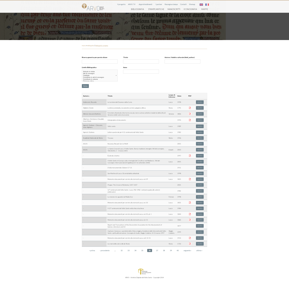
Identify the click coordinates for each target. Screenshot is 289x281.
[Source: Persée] (190, 120)
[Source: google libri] (190, 179)
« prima (92, 250)
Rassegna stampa (171, 4)
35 (142, 250)
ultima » (199, 250)
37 (157, 250)
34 (135, 250)
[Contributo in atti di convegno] (100, 77)
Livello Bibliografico (89, 67)
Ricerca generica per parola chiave (94, 57)
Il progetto (121, 4)
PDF (189, 96)
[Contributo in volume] (100, 79)
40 (178, 250)
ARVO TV (131, 4)
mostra (199, 102)
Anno (125, 67)
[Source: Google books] (190, 108)
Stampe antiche (156, 9)
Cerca (85, 86)
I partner (159, 4)
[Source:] (190, 214)
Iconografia (190, 9)
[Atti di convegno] (100, 73)
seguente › (187, 250)
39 (171, 250)
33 (128, 250)
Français (207, 4)
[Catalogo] (100, 75)
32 (122, 250)
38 (164, 250)
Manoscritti (174, 9)
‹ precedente (105, 250)
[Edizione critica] (100, 81)
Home (84, 45)
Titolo (125, 57)
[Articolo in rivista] (100, 72)
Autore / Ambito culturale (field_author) (180, 57)
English (201, 4)
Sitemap (192, 4)
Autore (86, 96)
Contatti (183, 4)
